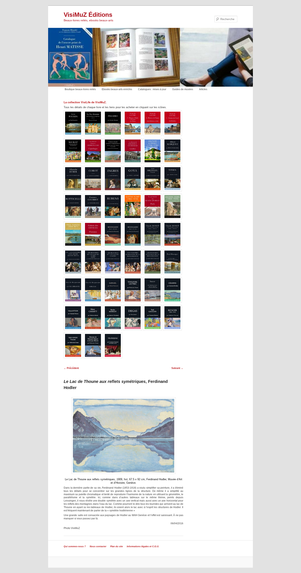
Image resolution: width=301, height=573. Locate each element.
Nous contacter (98, 546)
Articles (203, 89)
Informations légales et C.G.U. (143, 546)
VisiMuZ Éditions (88, 14)
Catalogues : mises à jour (152, 89)
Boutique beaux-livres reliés (80, 89)
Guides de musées (182, 89)
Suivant (177, 368)
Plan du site (116, 546)
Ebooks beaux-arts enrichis (117, 89)
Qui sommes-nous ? (75, 546)
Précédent (71, 368)
